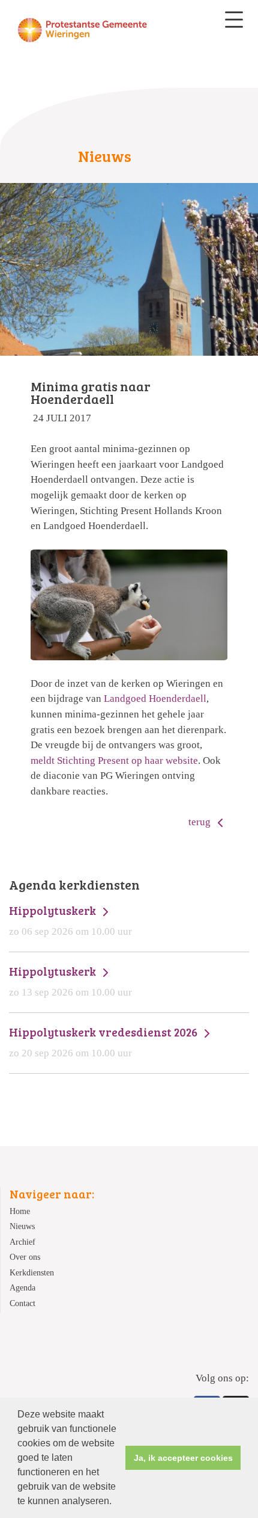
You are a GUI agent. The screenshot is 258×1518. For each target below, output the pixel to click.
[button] (116, 1502)
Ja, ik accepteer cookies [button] (183, 1458)
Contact (22, 1303)
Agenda (22, 1287)
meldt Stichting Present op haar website (114, 760)
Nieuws (22, 1226)
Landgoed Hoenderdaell (155, 698)
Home (20, 1211)
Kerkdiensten (32, 1272)
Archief (22, 1242)
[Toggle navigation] (234, 19)
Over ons (25, 1257)
